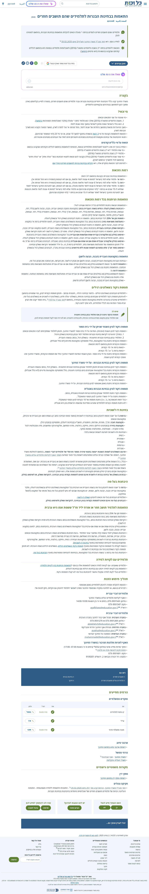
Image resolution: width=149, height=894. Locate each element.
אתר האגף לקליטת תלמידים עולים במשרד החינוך (80, 468)
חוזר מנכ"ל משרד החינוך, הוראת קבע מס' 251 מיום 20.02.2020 (98, 788)
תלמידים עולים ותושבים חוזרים (112, 680)
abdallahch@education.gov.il (102, 624)
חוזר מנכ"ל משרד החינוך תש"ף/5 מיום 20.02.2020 (83, 41)
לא (104, 807)
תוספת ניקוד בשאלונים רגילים (70, 546)
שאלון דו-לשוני (83, 497)
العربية (22, 3)
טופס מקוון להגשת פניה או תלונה (111, 650)
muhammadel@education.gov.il (100, 637)
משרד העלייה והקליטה (116, 760)
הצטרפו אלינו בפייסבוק (33, 849)
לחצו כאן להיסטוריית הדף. (88, 835)
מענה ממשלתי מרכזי (116, 730)
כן (116, 807)
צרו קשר (38, 847)
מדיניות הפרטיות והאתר (132, 852)
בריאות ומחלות (102, 863)
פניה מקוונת (43, 712)
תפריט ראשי (103, 844)
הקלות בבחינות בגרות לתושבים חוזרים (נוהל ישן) (73, 163)
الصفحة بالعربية (121, 21)
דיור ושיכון (104, 858)
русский (11, 3)
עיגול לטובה (33, 808)
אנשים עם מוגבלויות (100, 852)
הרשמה (14, 860)
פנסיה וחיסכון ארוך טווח (99, 849)
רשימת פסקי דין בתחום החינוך (113, 778)
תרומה (46, 808)
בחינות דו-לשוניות (81, 542)
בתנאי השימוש (75, 883)
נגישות (138, 849)
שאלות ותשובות (135, 847)
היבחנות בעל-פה (40, 552)
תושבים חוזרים (118, 677)
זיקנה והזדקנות (102, 869)
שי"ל (122, 721)
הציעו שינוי (74, 808)
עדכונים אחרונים (134, 855)
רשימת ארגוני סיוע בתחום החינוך (112, 747)
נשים (105, 855)
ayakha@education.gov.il (104, 630)
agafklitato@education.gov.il (104, 607)
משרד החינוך (120, 756)
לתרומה (137, 861)
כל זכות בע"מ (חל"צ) (65, 876)
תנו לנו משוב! (135, 858)
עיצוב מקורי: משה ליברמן (66, 848)
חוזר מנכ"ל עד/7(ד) (57, 299)
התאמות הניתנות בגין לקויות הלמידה (56, 565)
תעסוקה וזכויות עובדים (99, 847)
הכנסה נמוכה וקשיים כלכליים (97, 861)
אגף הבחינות (107, 756)
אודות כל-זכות (135, 844)
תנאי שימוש (29, 87)
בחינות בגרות (68, 677)
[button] (145, 3)
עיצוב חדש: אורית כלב (67, 851)
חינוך (71, 680)
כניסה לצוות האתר (134, 863)
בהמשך (84, 51)
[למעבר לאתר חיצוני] (52, 712)
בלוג (39, 844)
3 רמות (96, 133)
